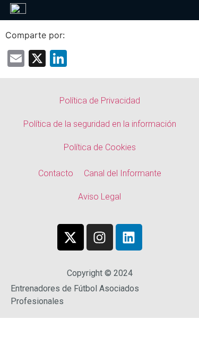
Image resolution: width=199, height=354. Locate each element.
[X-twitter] (70, 237)
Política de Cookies (100, 147)
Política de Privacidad (99, 101)
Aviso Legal (99, 197)
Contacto (55, 173)
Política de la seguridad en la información (99, 124)
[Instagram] (99, 237)
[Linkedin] (129, 237)
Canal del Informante (122, 173)
